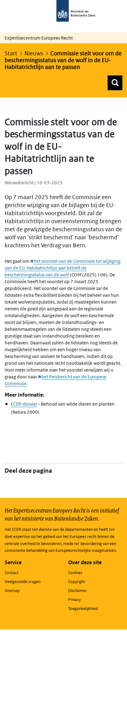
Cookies (75, 572)
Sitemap (12, 590)
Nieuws (33, 53)
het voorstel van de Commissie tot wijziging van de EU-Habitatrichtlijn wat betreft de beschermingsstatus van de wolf (63, 268)
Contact (11, 572)
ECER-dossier (24, 404)
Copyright (76, 581)
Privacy (74, 599)
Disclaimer (77, 590)
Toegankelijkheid (83, 608)
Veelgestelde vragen (22, 581)
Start (11, 53)
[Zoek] (115, 82)
